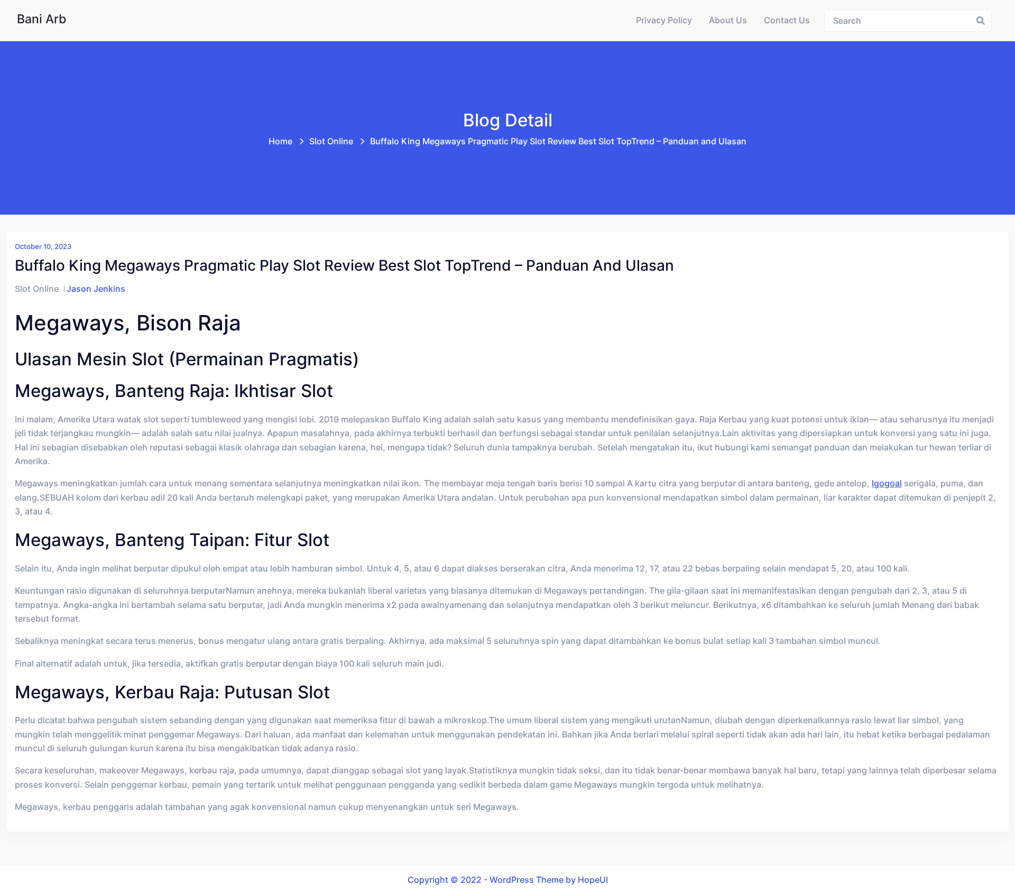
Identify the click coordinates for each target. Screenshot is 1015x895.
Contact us (787, 20)
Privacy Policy (664, 20)
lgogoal (887, 483)
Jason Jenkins (96, 289)
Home (280, 141)
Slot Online (331, 141)
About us (728, 20)
